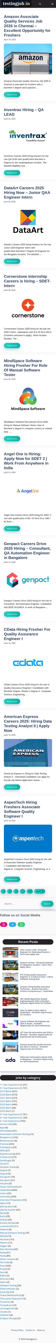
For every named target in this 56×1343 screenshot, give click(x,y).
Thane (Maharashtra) (10, 1295)
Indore (3, 1193)
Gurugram (5, 1176)
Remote (4, 1278)
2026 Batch (5, 1110)
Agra (2, 1127)
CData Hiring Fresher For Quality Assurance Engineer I (27, 634)
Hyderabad (5, 1189)
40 (30, 891)
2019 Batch (5, 1091)
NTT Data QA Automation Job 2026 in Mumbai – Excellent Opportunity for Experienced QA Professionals (36, 1034)
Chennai (4, 1143)
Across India (6, 1124)
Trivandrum (6, 1305)
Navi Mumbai (6, 1249)
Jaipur (3, 1203)
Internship (5, 1196)
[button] (40, 3)
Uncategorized (7, 1308)
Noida (3, 1252)
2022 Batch (5, 1101)
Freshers (4, 1157)
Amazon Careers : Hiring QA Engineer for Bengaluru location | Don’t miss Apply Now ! (36, 964)
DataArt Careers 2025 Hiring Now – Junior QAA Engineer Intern (27, 192)
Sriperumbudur (8, 1288)
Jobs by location (8, 1209)
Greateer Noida (8, 1166)
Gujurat (4, 1173)
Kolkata (3, 1219)
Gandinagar (6, 1160)
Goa (2, 1163)
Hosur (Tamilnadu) (9, 1186)
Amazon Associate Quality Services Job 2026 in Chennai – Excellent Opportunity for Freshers (27, 25)
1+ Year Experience (10, 1084)
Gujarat (3, 1170)
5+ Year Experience (10, 1120)
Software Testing (8, 1285)
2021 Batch (5, 1097)
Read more (12, 94)
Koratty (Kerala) (8, 1222)
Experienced (6, 1153)
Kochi (2, 1216)
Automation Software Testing (14, 1134)
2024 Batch (5, 1107)
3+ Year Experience (10, 1114)
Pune (2, 1265)
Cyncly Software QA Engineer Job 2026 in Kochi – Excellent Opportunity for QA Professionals (35, 1023)
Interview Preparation (11, 1199)
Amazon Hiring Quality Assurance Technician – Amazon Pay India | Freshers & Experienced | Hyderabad (36, 989)
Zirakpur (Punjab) (8, 1318)
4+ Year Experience (10, 1117)
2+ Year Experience (10, 1088)
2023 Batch (5, 1104)
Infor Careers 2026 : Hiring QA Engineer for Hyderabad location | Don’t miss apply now (35, 952)
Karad (3, 1213)
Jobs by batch (6, 1206)
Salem (3, 1282)
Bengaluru (5, 1137)
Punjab (3, 1268)
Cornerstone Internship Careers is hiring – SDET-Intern (27, 281)
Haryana (4, 1183)
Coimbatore (6, 1147)
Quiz (2, 1272)
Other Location (7, 1259)
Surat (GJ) (4, 1291)
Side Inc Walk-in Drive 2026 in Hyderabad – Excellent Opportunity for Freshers (36, 1012)
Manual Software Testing (12, 1232)
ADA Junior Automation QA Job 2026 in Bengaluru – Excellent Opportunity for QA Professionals (36, 1059)
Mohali (3, 1236)
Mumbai (4, 1239)
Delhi (2, 1150)
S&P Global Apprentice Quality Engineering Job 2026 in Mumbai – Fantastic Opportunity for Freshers (35, 1001)
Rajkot (3, 1275)
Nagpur (4, 1245)
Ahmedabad (6, 1130)
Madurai (4, 1229)
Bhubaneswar (7, 1140)
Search (47, 903)
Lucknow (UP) (7, 1226)
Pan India (4, 1262)
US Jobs (4, 1311)
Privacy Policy (17, 1330)
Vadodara (5, 1314)
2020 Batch (5, 1094)
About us (41, 1330)
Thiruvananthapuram (10, 1298)
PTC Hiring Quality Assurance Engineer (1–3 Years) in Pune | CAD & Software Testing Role (36, 977)
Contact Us (30, 1330)
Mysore (4, 1242)
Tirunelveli (5, 1301)
